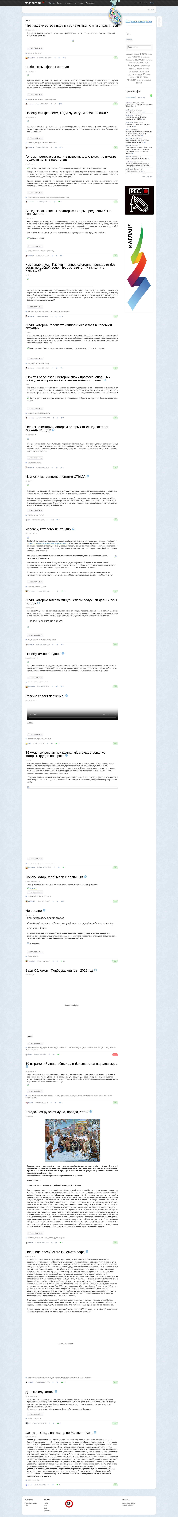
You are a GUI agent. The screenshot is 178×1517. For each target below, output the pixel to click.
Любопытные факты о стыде (47, 67)
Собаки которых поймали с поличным (54, 877)
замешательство (50, 1095)
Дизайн (28, 760)
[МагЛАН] (139, 214)
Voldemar (129, 103)
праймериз (32, 739)
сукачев (72, 1048)
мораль (35, 956)
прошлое (138, 74)
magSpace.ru (32, 3)
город (150, 54)
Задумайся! (29, 1116)
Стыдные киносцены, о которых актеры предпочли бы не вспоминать (69, 212)
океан (147, 71)
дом (129, 57)
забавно (146, 57)
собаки (30, 896)
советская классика (39, 1378)
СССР (139, 77)
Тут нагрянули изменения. (135, 112)
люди (147, 63)
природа (130, 74)
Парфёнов (29, 1050)
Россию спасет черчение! (45, 696)
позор (48, 251)
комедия (51, 1378)
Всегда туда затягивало (134, 171)
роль (51, 197)
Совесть (31, 1238)
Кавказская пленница (69, 1378)
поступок (38, 586)
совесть (42, 413)
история (140, 59)
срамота (88, 1378)
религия (40, 682)
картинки (149, 60)
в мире (136, 54)
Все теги (129, 39)
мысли (30, 515)
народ (107, 1048)
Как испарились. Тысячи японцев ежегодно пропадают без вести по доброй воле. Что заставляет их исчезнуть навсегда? (70, 267)
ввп (95, 1048)
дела (36, 413)
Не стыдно (34, 911)
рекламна (47, 863)
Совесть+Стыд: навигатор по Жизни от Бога (59, 1433)
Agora (30, 1054)
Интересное (130, 60)
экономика (147, 80)
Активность (90, 3)
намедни (101, 1048)
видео (143, 53)
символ (31, 586)
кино (130, 63)
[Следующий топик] (159, 24)
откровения (32, 462)
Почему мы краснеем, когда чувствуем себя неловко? (67, 113)
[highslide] (28, 278)
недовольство (59, 197)
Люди (81, 3)
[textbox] (139, 47)
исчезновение (64, 311)
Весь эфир (145, 176)
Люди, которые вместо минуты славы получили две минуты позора (71, 601)
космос (141, 63)
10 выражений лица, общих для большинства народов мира (71, 1064)
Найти (152, 9)
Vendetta (31, 104)
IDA (29, 1423)
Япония (31, 311)
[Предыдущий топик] (159, 20)
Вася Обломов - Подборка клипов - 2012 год (59, 970)
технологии (132, 80)
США (145, 77)
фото (141, 80)
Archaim (30, 1382)
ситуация (31, 363)
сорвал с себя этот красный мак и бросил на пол (48, 543)
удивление (65, 1095)
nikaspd (30, 1242)
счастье (35, 1098)
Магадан (133, 65)
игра (47, 197)
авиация (129, 54)
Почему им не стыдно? (43, 654)
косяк (44, 896)
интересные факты (49, 99)
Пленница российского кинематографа (55, 1252)
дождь (36, 1050)
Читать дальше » (35, 48)
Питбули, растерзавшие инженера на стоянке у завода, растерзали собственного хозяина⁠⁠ (139, 133)
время (41, 515)
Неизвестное (30, 30)
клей (30, 1418)
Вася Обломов (33, 1048)
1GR (127, 129)
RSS (151, 176)
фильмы (35, 197)
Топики (52, 3)
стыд (30, 53)
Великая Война (31, 658)
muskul (128, 146)
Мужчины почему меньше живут (136, 158)
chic (29, 743)
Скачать (30, 722)
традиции (45, 311)
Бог (41, 1480)
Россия (147, 74)
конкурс (135, 63)
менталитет (32, 682)
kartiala (30, 1102)
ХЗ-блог (28, 481)
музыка (50, 1048)
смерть (132, 77)
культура (38, 311)
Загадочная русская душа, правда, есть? (57, 1112)
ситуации (36, 640)
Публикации (141, 97)
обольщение (98, 1095)
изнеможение (88, 1095)
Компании (69, 3)
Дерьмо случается (40, 1392)
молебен (90, 1048)
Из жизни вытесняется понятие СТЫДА (55, 476)
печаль (28, 1098)
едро (38, 739)
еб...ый (43, 739)
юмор (139, 83)
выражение (39, 1095)
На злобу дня (30, 700)
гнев (105, 1095)
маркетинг (32, 863)
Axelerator (129, 110)
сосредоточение (76, 1095)
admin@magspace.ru (128, 1503)
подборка (43, 1048)
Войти (152, 3)
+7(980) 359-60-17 (127, 1505)
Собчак (113, 1048)
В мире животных (32, 881)
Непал (142, 71)
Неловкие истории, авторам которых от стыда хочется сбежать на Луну (67, 428)
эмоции (31, 1095)
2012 (66, 1048)
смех (39, 1418)
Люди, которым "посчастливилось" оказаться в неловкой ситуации (69, 326)
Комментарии (130, 97)
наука (139, 68)
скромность (39, 1238)
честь (51, 1238)
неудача (40, 863)
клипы (61, 1048)
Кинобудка (29, 164)
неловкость (44, 143)
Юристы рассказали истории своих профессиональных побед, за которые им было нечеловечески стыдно (68, 378)
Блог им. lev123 (31, 1437)
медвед (83, 1048)
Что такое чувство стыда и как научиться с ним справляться (72, 25)
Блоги (59, 3)
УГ (79, 1378)
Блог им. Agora (30, 974)
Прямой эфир (133, 91)
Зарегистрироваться (141, 3)
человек (31, 143)
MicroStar (129, 138)
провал (43, 640)
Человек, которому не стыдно (48, 529)
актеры (42, 197)
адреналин (53, 143)
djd (29, 519)
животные (137, 57)
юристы (31, 413)
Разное (28, 275)
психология (37, 53)
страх (110, 1095)
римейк (57, 1378)
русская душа (59, 1238)
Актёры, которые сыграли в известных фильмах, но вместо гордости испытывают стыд (71, 158)
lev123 (30, 1484)
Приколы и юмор (31, 1396)
